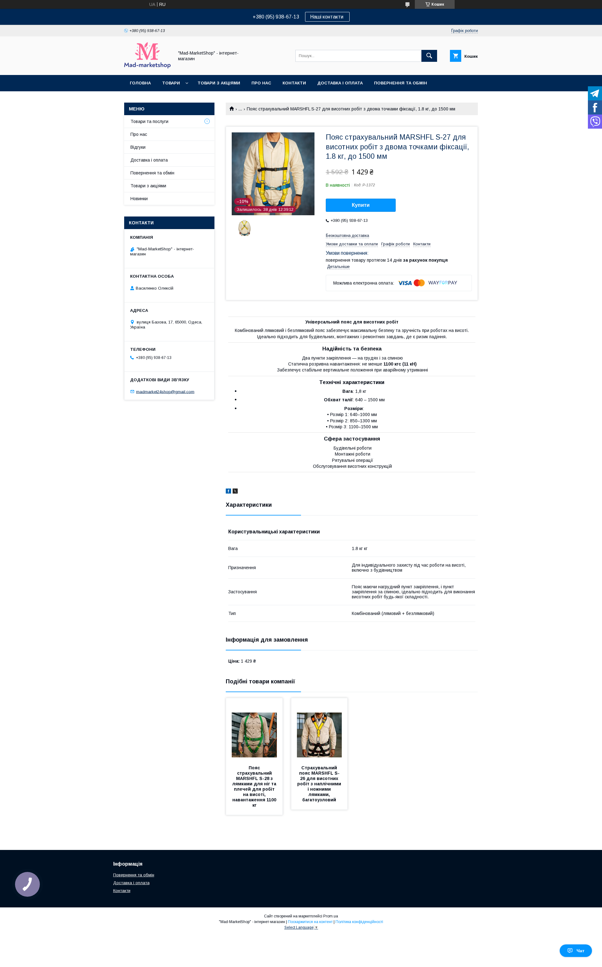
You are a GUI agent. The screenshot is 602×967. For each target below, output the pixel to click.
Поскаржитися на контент (310, 922)
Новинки (139, 198)
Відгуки (137, 147)
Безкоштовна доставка (347, 235)
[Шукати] (429, 56)
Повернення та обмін (400, 83)
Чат (580, 950)
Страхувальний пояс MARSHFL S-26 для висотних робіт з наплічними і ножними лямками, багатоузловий (319, 783)
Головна (140, 83)
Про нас (261, 83)
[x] (235, 491)
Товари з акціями (219, 83)
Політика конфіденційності (359, 922)
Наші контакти (327, 16)
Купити (361, 205)
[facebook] (228, 491)
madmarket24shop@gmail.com (165, 391)
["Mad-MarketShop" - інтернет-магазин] (147, 66)
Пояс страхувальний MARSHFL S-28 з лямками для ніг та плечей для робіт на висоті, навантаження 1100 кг (254, 786)
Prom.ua (330, 916)
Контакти (294, 83)
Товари (171, 83)
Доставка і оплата (340, 83)
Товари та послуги (149, 121)
